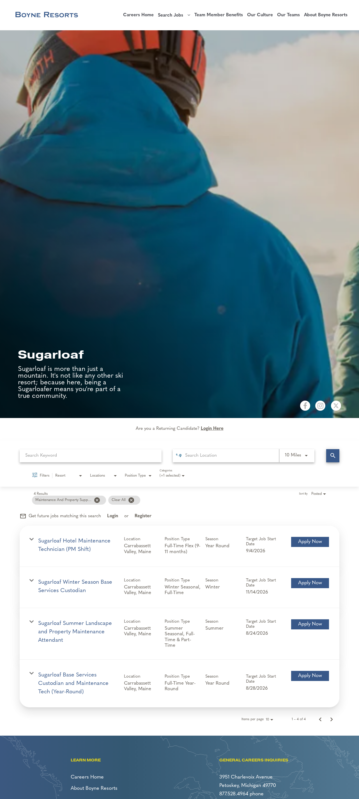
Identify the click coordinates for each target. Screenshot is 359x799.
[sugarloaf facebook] (305, 406)
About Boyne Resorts (326, 15)
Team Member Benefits (218, 15)
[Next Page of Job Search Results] (331, 719)
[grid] (171, 500)
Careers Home (138, 15)
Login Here (212, 428)
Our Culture (260, 15)
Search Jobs (172, 15)
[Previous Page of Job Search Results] (320, 719)
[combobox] (90, 455)
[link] (179, 546)
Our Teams (288, 15)
